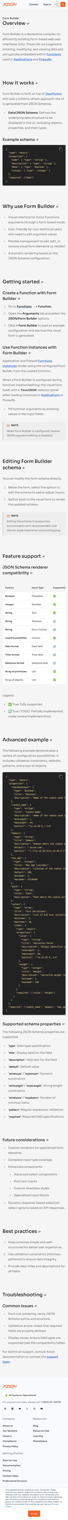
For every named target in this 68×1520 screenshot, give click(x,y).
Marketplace (40, 1441)
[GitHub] (5, 1408)
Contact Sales (11, 1475)
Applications (23, 59)
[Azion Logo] (10, 4)
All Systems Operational (22, 1395)
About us (8, 1425)
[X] (27, 1408)
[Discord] (41, 1408)
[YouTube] (19, 1408)
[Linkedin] (12, 1408)
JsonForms (53, 93)
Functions (53, 54)
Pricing (7, 1470)
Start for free (10, 1460)
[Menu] (62, 4)
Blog (35, 1425)
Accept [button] (34, 1513)
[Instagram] (34, 1408)
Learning (38, 1436)
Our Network (10, 1430)
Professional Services (15, 1481)
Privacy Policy (10, 1446)
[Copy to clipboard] (61, 149)
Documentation (11, 1465)
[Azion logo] (34, 1386)
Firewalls (45, 59)
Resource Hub (41, 1430)
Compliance (9, 1441)
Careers (7, 1436)
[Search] (56, 4)
